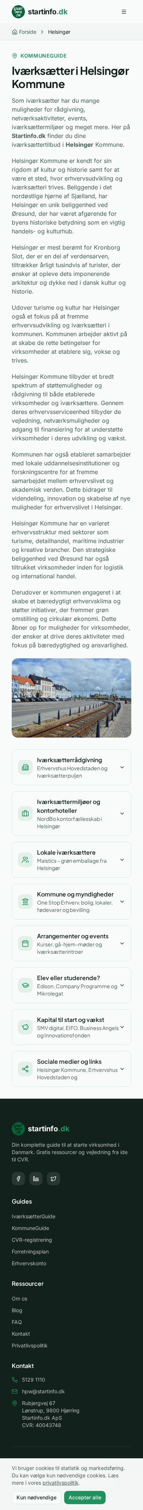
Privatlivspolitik (30, 1345)
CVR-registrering (32, 1240)
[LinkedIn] (36, 1178)
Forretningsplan (30, 1251)
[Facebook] (18, 1178)
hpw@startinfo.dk (43, 1391)
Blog (17, 1310)
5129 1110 (33, 1379)
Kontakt (21, 1334)
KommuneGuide (30, 1228)
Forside (27, 32)
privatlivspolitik (60, 1483)
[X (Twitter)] (53, 1178)
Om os (19, 1298)
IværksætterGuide (33, 1216)
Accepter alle (85, 1497)
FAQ (17, 1322)
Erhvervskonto (29, 1263)
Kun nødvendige (36, 1497)
